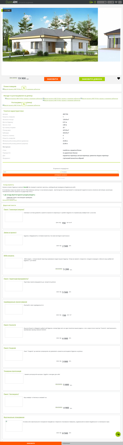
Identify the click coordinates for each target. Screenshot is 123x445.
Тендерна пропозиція (12, 437)
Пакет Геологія (10, 391)
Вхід (109, 2)
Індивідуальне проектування (15, 368)
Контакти (100, 2)
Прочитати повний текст (10, 266)
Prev (8, 41)
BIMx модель (9, 322)
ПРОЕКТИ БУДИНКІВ (26, 3)
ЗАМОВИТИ (52, 79)
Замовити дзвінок (92, 79)
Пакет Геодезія (10, 414)
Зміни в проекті (10, 299)
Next (114, 41)
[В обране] (118, 78)
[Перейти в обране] (116, 1)
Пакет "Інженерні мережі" (14, 276)
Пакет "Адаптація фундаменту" (16, 345)
